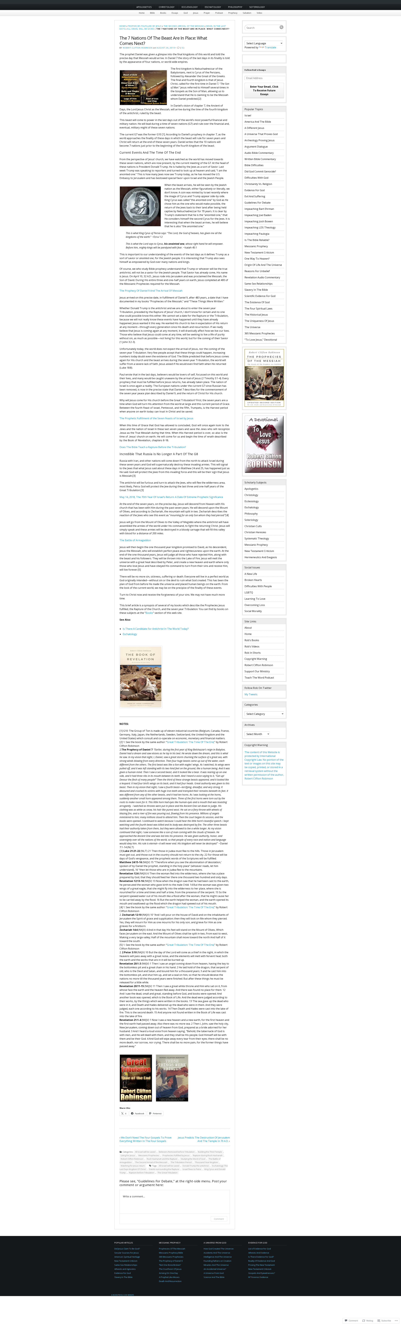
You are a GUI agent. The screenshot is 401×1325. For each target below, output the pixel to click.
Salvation (247, 12)
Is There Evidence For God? (261, 1256)
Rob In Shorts (253, 652)
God (186, 12)
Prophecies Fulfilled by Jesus (144, 26)
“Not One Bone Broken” (170, 1265)
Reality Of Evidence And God (261, 1260)
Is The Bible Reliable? (257, 240)
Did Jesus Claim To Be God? (127, 1248)
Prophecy (232, 12)
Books (163, 12)
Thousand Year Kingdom (206, 1162)
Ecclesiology (190, 6)
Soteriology (257, 6)
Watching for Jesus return (133, 1165)
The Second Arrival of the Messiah (184, 26)
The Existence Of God (257, 302)
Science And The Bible (214, 1277)
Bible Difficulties (254, 165)
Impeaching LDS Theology (260, 227)
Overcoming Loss (255, 605)
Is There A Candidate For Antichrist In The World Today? (156, 629)
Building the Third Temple (210, 1151)
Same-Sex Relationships (259, 283)
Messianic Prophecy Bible (171, 1252)
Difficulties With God (256, 177)
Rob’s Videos (252, 646)
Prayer (207, 12)
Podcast (219, 12)
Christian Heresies (255, 532)
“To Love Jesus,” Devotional (261, 339)
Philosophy (235, 6)
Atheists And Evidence (258, 1252)
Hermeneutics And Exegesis (261, 557)
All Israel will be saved (140, 29)
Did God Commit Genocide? (260, 171)
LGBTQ (249, 592)
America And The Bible (258, 121)
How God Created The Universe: (219, 1248)
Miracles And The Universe (216, 1265)
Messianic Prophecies (148, 1155)
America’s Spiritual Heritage (127, 1256)
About (248, 627)
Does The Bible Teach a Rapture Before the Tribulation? (153, 447)
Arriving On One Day (168, 1273)
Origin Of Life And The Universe (263, 265)
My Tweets (251, 694)
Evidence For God (255, 190)
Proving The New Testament (261, 1265)
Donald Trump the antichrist (196, 1165)
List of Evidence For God (259, 1248)
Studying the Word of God (193, 1158)
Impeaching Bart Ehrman (259, 209)
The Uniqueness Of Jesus (259, 321)
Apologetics (144, 6)
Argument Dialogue (256, 146)
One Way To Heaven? (257, 258)
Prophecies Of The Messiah (172, 1248)
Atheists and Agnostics (125, 1269)
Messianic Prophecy (256, 246)
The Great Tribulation (167, 1172)
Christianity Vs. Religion (258, 184)
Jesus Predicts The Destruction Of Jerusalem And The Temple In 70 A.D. (204, 1139)
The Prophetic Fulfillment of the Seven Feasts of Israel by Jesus (156, 418)
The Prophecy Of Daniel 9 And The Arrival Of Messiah (151, 290)
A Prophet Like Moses (169, 1277)
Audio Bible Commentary (259, 153)
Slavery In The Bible (256, 289)
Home (142, 12)
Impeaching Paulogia (257, 233)
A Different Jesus (254, 128)
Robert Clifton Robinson (138, 47)
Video (259, 12)
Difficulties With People (258, 586)
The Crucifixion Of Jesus (170, 1269)
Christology (166, 6)
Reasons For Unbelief (257, 271)
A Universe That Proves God (261, 134)
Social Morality (253, 611)
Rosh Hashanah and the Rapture (162, 1158)
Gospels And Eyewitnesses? (261, 1273)
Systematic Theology (257, 538)
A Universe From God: (214, 1273)
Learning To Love (255, 598)
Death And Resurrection (170, 1281)
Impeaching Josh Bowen (259, 221)
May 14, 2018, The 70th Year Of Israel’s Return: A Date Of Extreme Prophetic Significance (171, 497)
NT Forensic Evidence (258, 1277)
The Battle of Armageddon (135, 540)
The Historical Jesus (256, 314)
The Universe (252, 327)
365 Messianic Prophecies (260, 333)
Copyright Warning (256, 659)
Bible (152, 12)
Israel (248, 115)
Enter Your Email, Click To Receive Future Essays (264, 90)
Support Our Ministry (257, 671)
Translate (270, 47)
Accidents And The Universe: (217, 1252)
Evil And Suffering (255, 196)
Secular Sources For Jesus (126, 1252)
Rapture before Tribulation (141, 1172)
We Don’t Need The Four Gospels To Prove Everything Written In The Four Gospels (146, 1139)
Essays (175, 12)
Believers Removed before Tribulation (177, 1151)
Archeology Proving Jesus (260, 140)
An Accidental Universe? (215, 1269)
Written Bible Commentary (260, 159)
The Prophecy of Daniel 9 (170, 1260)
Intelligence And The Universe (218, 1256)
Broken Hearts (253, 580)
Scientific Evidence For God (260, 296)
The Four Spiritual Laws (258, 308)
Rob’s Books (252, 640)
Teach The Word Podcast (259, 677)
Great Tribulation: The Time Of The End (190, 742)
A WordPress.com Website (122, 1295)
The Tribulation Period (181, 1162)
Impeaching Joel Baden (258, 215)
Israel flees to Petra (192, 1169)
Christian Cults (253, 526)
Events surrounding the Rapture (164, 1169)
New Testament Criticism (259, 252)
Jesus (195, 12)
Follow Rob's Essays (255, 70)
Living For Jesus (128, 1155)
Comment (219, 1219)
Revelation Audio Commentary (262, 277)
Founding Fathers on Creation (217, 1260)
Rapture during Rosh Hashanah (207, 1155)
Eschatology (213, 6)
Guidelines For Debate (258, 202)
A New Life (251, 574)
